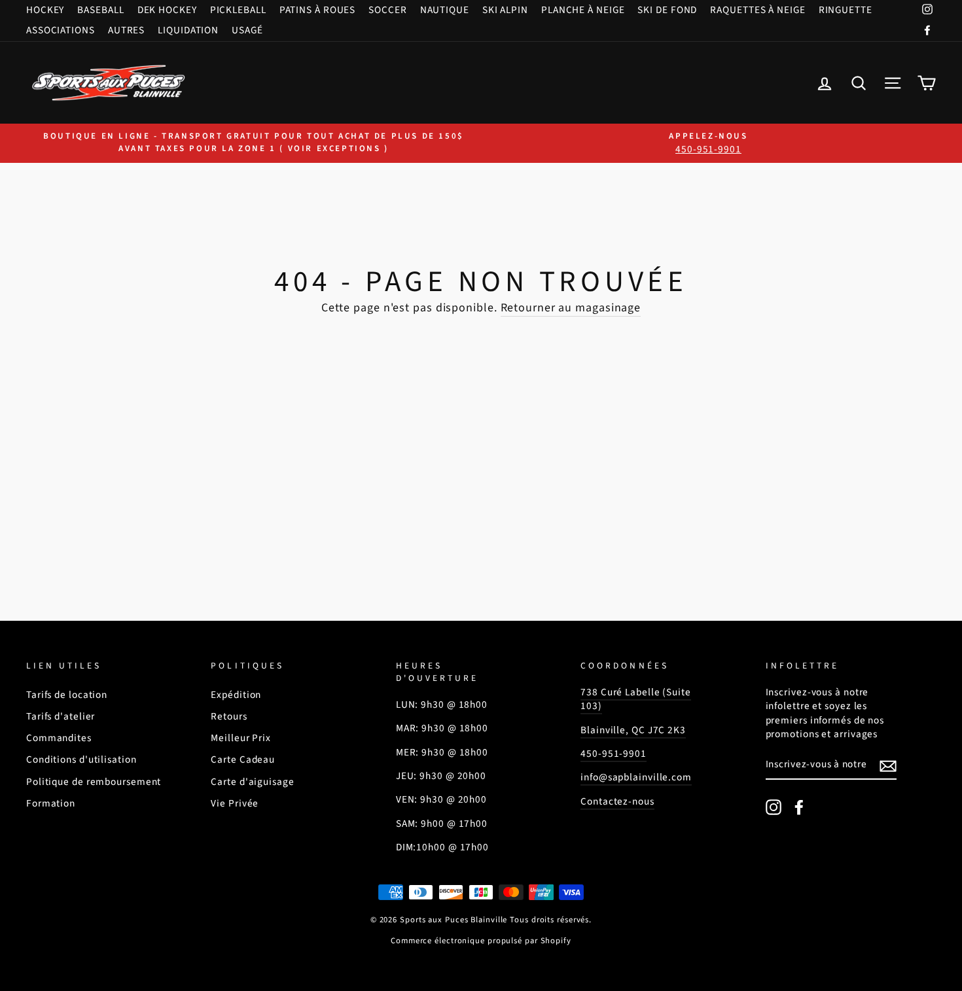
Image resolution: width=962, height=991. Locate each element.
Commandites (59, 738)
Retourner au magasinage (571, 308)
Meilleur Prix (241, 738)
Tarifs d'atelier (60, 716)
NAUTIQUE (444, 10)
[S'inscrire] (888, 765)
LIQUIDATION (188, 30)
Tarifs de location (66, 694)
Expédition (236, 694)
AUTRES (126, 30)
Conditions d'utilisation (81, 759)
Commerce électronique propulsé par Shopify (481, 941)
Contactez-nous (617, 801)
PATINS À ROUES (317, 10)
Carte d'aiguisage (252, 781)
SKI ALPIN (505, 10)
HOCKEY (45, 10)
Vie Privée (234, 803)
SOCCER (387, 10)
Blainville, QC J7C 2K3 (633, 730)
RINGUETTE (845, 10)
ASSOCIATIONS (60, 30)
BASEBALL (100, 10)
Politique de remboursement (93, 781)
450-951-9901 (613, 753)
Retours (229, 716)
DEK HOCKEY (167, 10)
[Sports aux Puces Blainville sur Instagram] (773, 807)
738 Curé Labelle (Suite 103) (635, 699)
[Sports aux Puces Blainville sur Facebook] (799, 807)
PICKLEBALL (238, 10)
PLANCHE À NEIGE (583, 10)
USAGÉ (247, 30)
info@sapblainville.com (636, 777)
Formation (50, 803)
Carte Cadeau (243, 759)
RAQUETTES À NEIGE (757, 10)
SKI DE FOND (667, 10)
